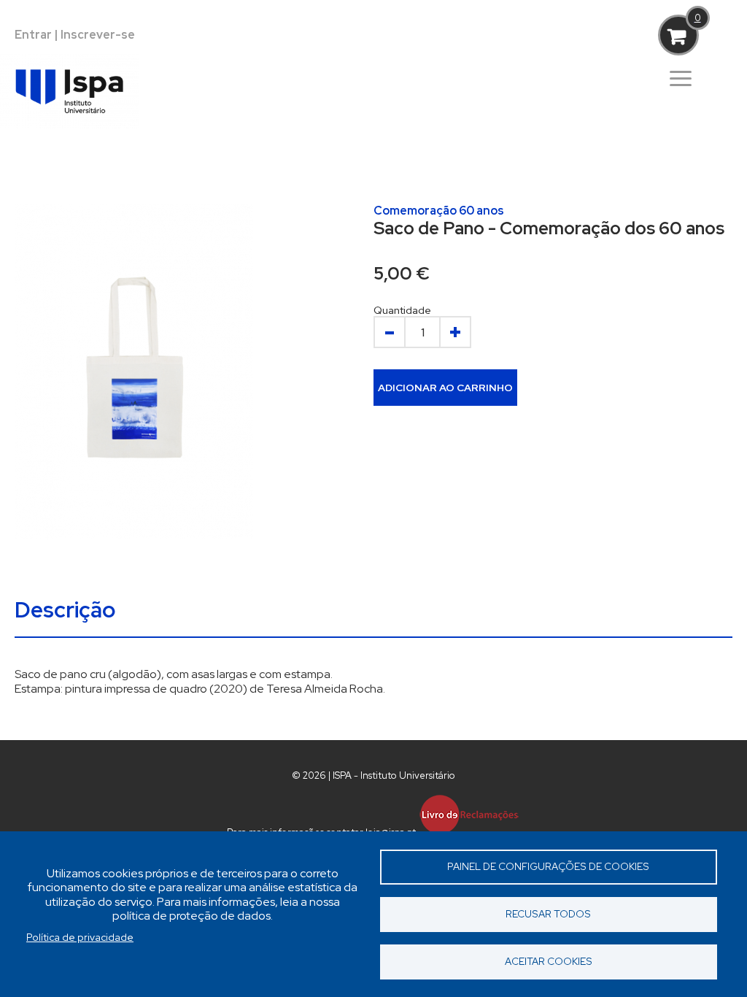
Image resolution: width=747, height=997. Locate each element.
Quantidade (402, 310)
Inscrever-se (98, 34)
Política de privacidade (79, 937)
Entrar (33, 34)
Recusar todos (548, 913)
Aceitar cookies (548, 961)
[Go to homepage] (84, 139)
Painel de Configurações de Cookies (548, 866)
